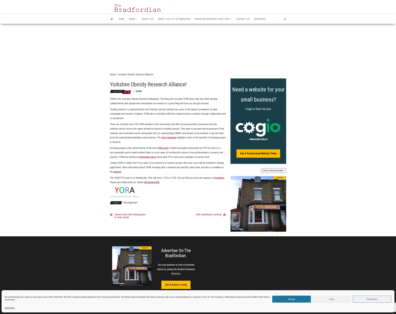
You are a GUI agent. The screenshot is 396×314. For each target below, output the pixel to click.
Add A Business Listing (176, 284)
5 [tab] (251, 226)
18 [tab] (256, 230)
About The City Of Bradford (174, 19)
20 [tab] (265, 230)
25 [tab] (235, 234)
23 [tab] (279, 230)
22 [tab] (274, 230)
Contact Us (243, 19)
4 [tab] (246, 226)
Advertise (260, 19)
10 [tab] (274, 226)
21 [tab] (269, 230)
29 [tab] (253, 234)
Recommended (273, 170)
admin (139, 91)
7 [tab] (260, 226)
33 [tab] (272, 234)
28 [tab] (249, 234)
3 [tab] (242, 226)
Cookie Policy (10, 308)
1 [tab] (232, 226)
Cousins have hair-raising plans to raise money (129, 216)
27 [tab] (244, 234)
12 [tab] (283, 226)
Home (121, 19)
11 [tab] (279, 226)
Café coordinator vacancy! (209, 214)
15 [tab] (242, 230)
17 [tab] (251, 230)
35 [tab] (281, 234)
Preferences (372, 299)
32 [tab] (267, 234)
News (132, 19)
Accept (291, 299)
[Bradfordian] (112, 19)
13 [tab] (232, 230)
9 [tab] (269, 226)
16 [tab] (246, 230)
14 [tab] (237, 230)
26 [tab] (239, 234)
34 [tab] (276, 234)
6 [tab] (256, 226)
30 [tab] (258, 234)
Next (283, 204)
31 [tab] (263, 234)
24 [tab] (283, 230)
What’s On (147, 19)
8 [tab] (265, 226)
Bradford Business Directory (212, 19)
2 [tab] (237, 226)
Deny (332, 299)
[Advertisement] (198, 47)
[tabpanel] (258, 204)
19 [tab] (260, 230)
